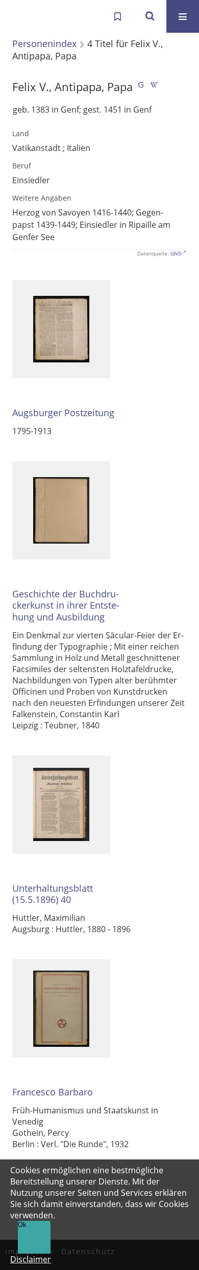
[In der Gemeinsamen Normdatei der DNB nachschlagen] (141, 87)
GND (176, 253)
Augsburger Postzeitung (63, 413)
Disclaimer (30, 1259)
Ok (22, 1225)
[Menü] (182, 16)
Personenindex (44, 43)
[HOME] (18, 16)
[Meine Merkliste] (117, 16)
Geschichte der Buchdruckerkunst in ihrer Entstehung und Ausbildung (65, 605)
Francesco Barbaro (52, 1092)
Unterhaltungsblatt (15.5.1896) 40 (52, 894)
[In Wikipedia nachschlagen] (154, 87)
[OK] (150, 16)
